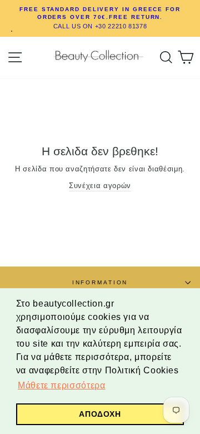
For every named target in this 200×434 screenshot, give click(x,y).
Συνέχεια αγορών (100, 185)
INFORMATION (100, 282)
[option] (100, 18)
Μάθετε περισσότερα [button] (61, 385)
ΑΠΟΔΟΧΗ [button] (100, 414)
